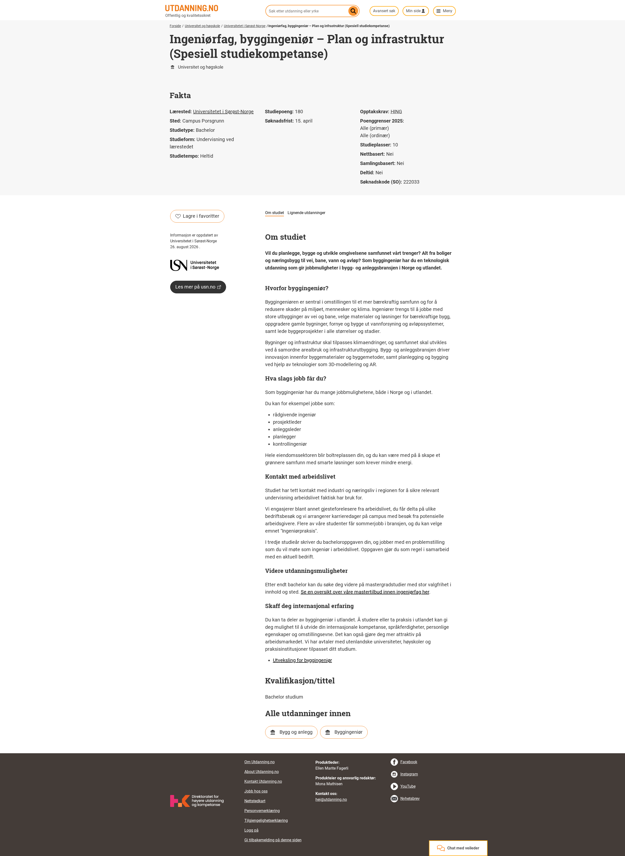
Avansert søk (384, 11)
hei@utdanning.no (331, 799)
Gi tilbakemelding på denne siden (273, 840)
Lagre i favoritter (201, 216)
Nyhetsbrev (410, 798)
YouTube (408, 786)
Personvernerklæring (262, 810)
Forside (175, 26)
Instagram (409, 774)
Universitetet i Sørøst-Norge (244, 26)
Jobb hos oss (256, 791)
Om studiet (274, 212)
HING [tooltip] (396, 111)
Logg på (251, 830)
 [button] (312, 753)
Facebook (408, 762)
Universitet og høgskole (202, 26)
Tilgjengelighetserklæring (266, 820)
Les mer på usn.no (195, 287)
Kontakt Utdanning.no (263, 781)
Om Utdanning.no (259, 762)
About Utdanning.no (261, 771)
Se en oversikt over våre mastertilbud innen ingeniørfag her (365, 592)
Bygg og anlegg (296, 732)
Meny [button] (447, 11)
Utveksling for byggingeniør (302, 660)
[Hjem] (212, 8)
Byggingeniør (348, 732)
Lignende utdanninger (306, 212)
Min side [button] (413, 11)
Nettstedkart (254, 801)
